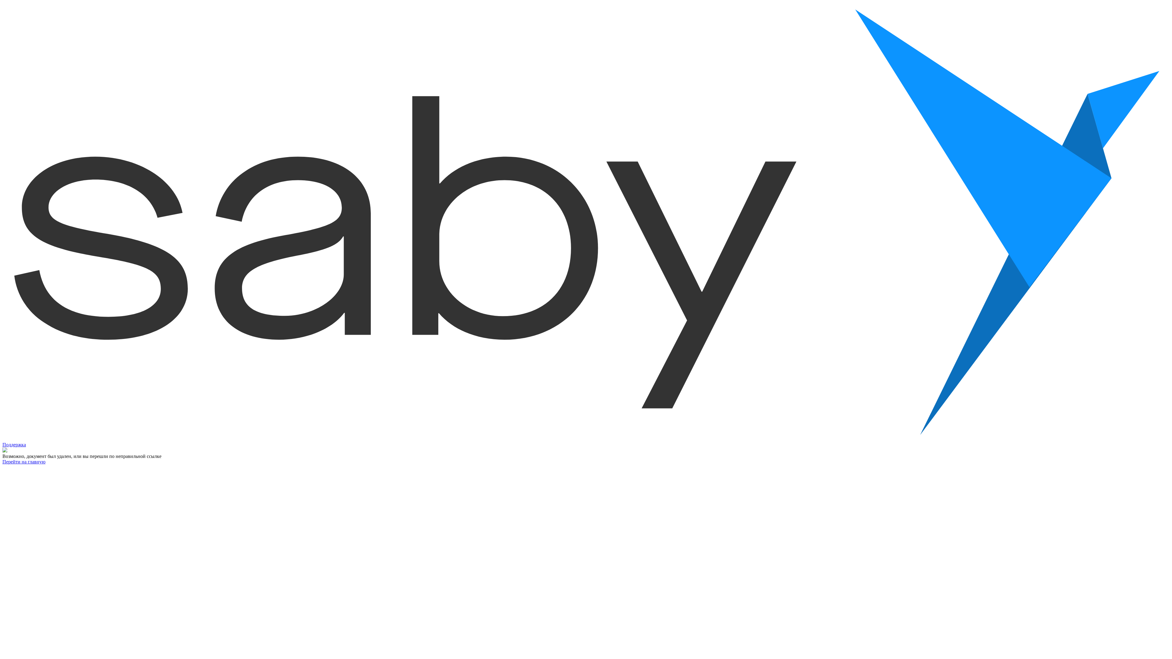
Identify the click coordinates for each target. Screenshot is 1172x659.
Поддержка (14, 444)
